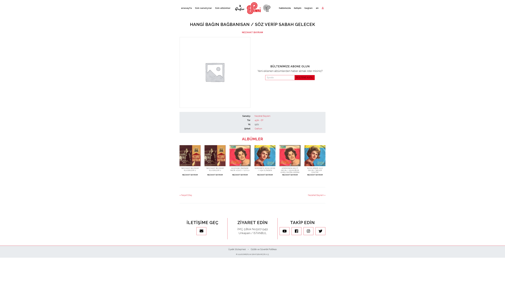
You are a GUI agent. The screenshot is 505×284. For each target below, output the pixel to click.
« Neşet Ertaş (186, 195)
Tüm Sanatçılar (203, 8)
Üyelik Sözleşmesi (237, 249)
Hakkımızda (285, 8)
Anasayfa (186, 8)
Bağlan (309, 8)
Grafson (258, 128)
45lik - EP (259, 120)
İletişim (297, 8)
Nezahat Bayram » (316, 195)
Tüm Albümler (223, 8)
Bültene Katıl (304, 77)
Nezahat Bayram (252, 32)
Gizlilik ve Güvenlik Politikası (264, 249)
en (317, 8)
